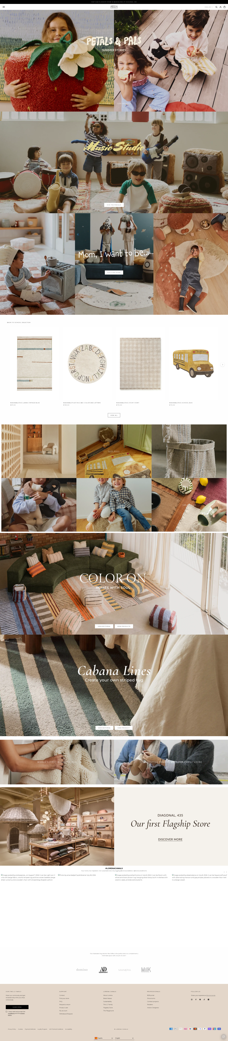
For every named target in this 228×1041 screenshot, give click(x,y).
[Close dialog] (148, 497)
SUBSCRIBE (132, 532)
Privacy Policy (134, 544)
